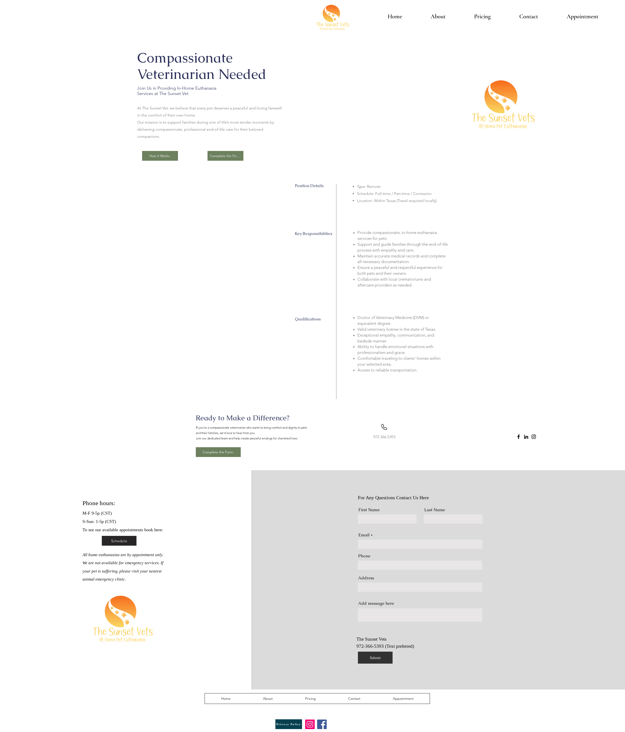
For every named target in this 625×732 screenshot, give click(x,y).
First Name (369, 510)
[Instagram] (534, 437)
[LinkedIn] (526, 437)
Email (363, 535)
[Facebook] (518, 437)
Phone (364, 556)
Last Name (434, 510)
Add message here (376, 603)
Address (366, 578)
